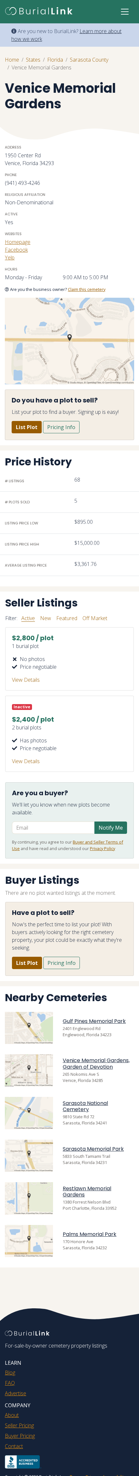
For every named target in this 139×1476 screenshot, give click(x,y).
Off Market (94, 618)
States (33, 59)
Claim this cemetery (86, 289)
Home (12, 59)
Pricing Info (61, 427)
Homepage (17, 242)
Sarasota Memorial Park (93, 1149)
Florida (55, 59)
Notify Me (111, 827)
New (45, 618)
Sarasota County (89, 59)
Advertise (15, 1393)
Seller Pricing (19, 1425)
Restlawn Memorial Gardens (87, 1191)
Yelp (10, 257)
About (12, 1415)
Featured (66, 618)
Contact (14, 1446)
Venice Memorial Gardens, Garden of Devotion (96, 1063)
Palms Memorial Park (89, 1234)
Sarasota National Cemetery (85, 1106)
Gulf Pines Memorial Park (94, 1021)
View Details (26, 679)
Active (28, 618)
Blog (10, 1372)
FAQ (10, 1382)
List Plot (26, 427)
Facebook (16, 249)
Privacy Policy (102, 848)
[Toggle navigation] (125, 11)
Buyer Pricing (20, 1435)
